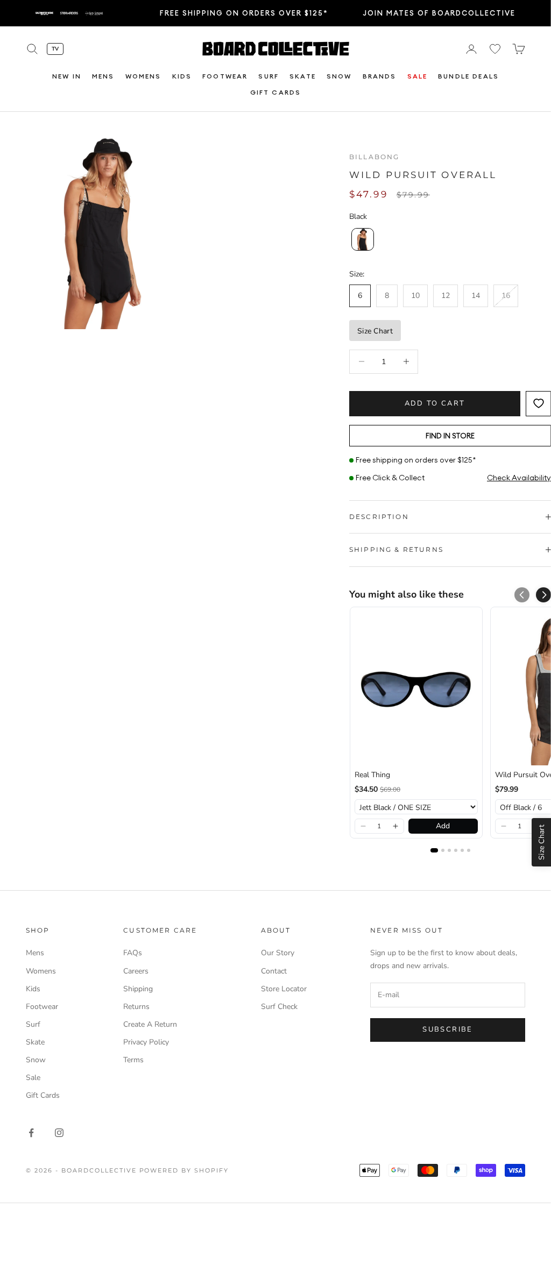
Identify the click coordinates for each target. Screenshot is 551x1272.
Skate (302, 76)
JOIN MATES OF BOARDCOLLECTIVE (439, 13)
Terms (133, 1060)
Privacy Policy (146, 1042)
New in (66, 76)
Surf (268, 76)
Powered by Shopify (184, 1170)
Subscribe (447, 1029)
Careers (136, 971)
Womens (143, 76)
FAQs (132, 953)
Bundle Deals (468, 76)
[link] (416, 688)
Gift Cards (275, 92)
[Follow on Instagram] (59, 1132)
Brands (380, 76)
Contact (274, 971)
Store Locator (284, 989)
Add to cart (435, 403)
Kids (182, 76)
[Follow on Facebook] (31, 1132)
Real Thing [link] (372, 775)
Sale (417, 76)
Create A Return (150, 1024)
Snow (339, 76)
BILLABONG (374, 157)
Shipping (138, 989)
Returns (136, 1006)
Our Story (277, 953)
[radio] (361, 239)
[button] (543, 594)
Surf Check (279, 1006)
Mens (103, 76)
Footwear (225, 76)
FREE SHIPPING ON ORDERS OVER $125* (244, 13)
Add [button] (443, 826)
